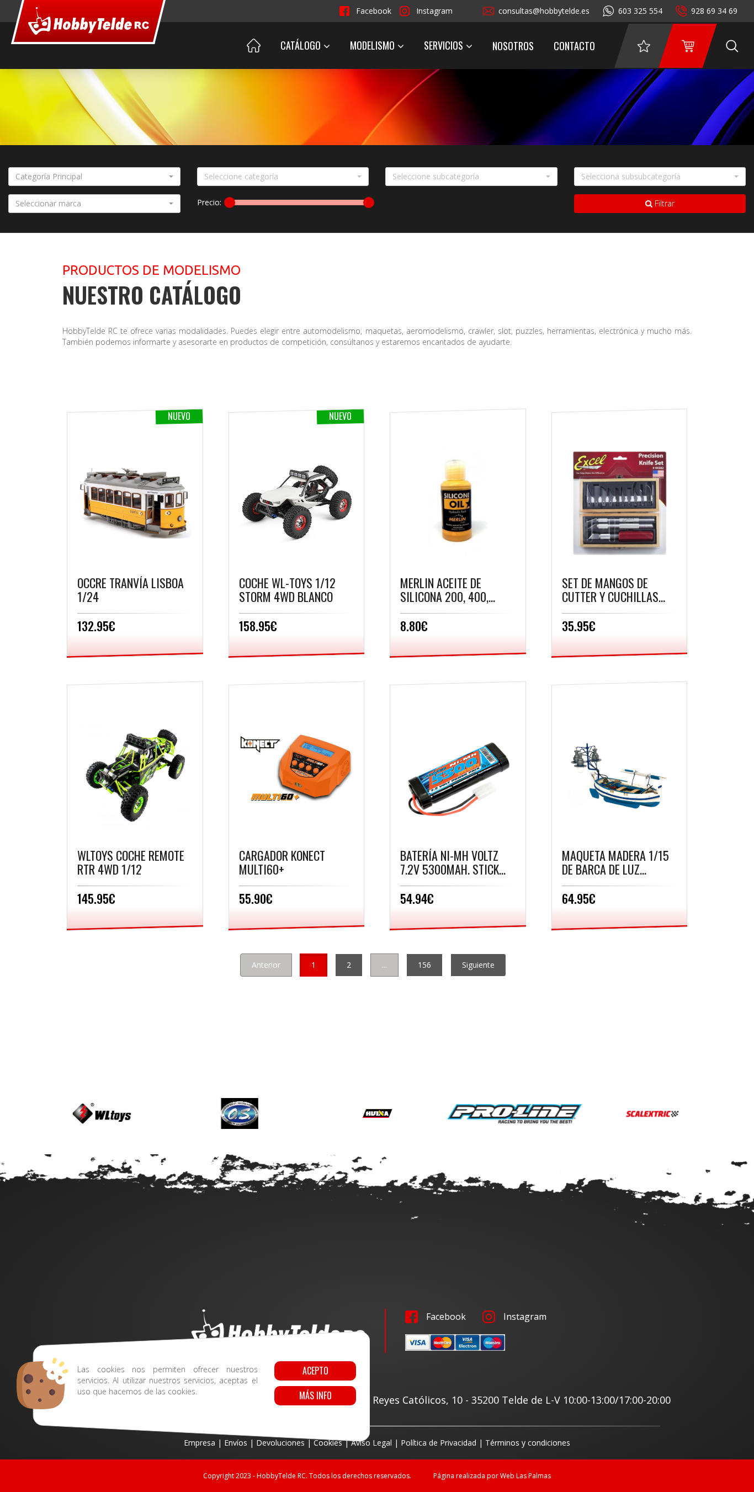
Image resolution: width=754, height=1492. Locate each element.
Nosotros (513, 46)
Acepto (315, 1370)
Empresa (199, 1442)
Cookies (328, 1442)
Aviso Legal (371, 1442)
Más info (315, 1395)
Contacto (574, 46)
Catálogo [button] (300, 45)
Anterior (266, 965)
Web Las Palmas (525, 1475)
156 (424, 965)
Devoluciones (280, 1442)
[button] (94, 176)
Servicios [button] (443, 45)
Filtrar (663, 203)
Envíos (235, 1442)
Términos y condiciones (527, 1442)
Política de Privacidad (438, 1442)
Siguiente (478, 965)
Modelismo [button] (372, 45)
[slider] (229, 202)
